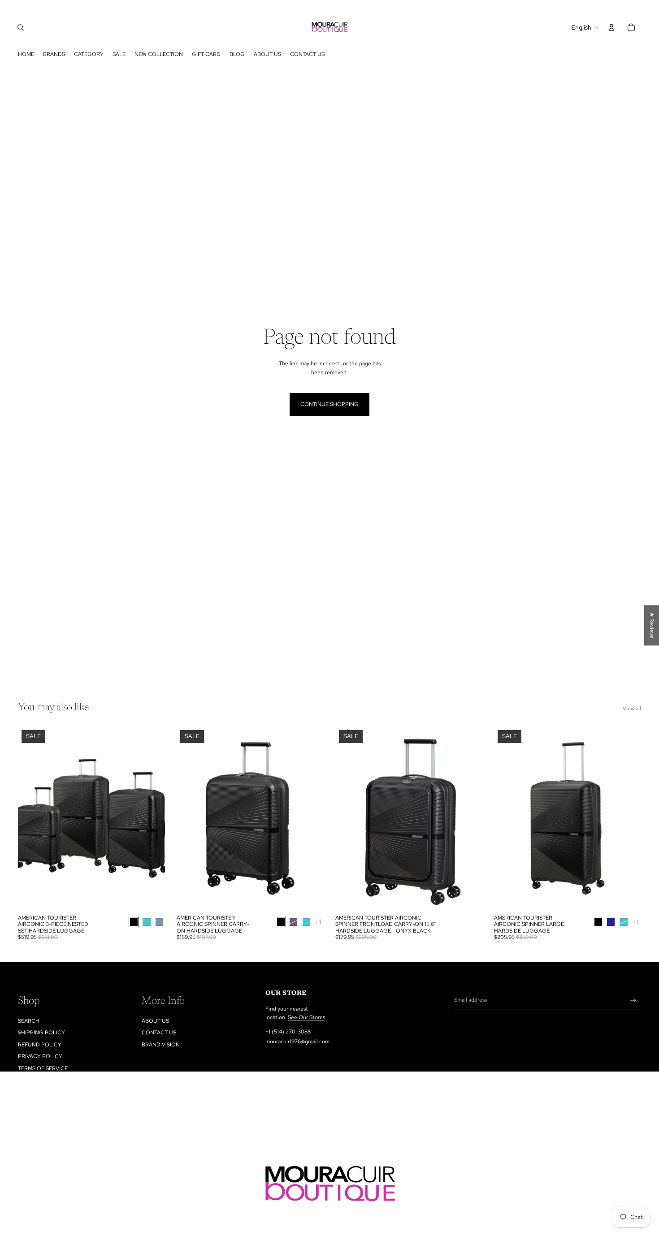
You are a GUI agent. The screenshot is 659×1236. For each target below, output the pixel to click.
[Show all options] (318, 922)
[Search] (20, 27)
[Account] (611, 27)
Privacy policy (40, 1056)
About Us (155, 1020)
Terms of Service (43, 1068)
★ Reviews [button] (651, 625)
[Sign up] (633, 1000)
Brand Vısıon (161, 1044)
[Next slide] (151, 818)
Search (28, 1020)
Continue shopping (329, 404)
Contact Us (159, 1032)
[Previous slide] (31, 818)
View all (632, 708)
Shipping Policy (41, 1032)
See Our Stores (306, 1017)
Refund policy (39, 1044)
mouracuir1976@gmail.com (297, 1041)
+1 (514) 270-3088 (288, 1031)
